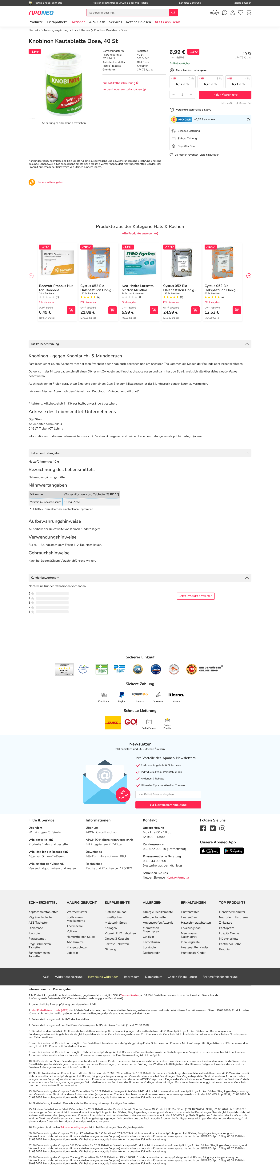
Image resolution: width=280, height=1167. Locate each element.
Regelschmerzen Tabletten (40, 946)
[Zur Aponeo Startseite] (41, 12)
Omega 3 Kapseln (117, 939)
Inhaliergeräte (190, 942)
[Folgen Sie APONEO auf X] (213, 828)
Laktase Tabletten (117, 944)
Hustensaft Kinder (193, 953)
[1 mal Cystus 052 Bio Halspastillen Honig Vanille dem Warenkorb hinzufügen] (195, 310)
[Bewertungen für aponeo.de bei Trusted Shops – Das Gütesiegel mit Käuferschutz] (64, 669)
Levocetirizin (151, 942)
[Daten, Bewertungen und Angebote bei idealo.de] (155, 669)
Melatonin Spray (116, 923)
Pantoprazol (227, 928)
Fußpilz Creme (229, 933)
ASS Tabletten (38, 923)
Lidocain (72, 953)
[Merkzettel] (240, 12)
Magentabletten (77, 947)
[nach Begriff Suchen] (173, 12)
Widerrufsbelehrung (68, 977)
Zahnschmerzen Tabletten (39, 954)
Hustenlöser (189, 917)
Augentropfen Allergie (158, 923)
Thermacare (75, 926)
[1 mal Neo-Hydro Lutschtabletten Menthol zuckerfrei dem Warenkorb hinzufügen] (154, 310)
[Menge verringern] (173, 95)
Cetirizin (148, 937)
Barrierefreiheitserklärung (220, 977)
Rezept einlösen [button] (138, 22)
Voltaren (72, 931)
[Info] (248, 119)
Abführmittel (75, 942)
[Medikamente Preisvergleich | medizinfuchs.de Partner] (174, 669)
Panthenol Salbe (230, 944)
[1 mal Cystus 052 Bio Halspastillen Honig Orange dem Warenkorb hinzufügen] (112, 310)
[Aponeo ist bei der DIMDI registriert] (101, 669)
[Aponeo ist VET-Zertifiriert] (120, 669)
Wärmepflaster (77, 912)
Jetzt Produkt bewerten (195, 596)
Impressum (131, 977)
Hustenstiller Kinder (194, 947)
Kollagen (111, 928)
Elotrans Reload (115, 912)
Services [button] (115, 22)
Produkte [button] (36, 22)
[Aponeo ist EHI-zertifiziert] (83, 669)
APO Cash (97, 22)
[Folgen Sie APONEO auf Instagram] (222, 828)
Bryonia (224, 949)
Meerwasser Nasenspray (189, 935)
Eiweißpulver (113, 917)
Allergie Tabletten (155, 917)
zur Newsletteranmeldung (168, 805)
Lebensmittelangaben (46, 453)
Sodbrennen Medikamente (76, 919)
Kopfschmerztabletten (43, 912)
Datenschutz (153, 977)
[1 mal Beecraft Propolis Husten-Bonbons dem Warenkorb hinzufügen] (71, 310)
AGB (46, 977)
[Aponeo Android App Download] (234, 850)
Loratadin (149, 947)
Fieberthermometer (232, 912)
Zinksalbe (225, 923)
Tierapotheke (57, 22)
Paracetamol (37, 939)
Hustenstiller (190, 912)
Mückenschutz (228, 939)
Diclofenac (36, 928)
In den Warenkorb (225, 95)
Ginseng (110, 949)
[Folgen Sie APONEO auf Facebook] (203, 828)
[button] (78, 22)
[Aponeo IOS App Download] (210, 850)
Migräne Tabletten (41, 917)
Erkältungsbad (191, 928)
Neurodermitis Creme (233, 917)
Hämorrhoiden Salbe (81, 937)
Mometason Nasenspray (151, 930)
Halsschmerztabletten (196, 923)
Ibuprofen (35, 933)
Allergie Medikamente (158, 912)
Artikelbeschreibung (45, 344)
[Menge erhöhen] (191, 95)
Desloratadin (151, 953)
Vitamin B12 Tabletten (120, 933)
